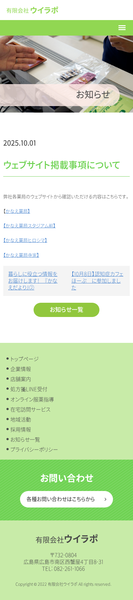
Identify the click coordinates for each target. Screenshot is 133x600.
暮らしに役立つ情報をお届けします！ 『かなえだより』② (32, 281)
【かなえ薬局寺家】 (21, 255)
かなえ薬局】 (17, 211)
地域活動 (20, 419)
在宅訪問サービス (30, 409)
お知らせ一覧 (66, 310)
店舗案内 (20, 379)
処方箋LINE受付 (28, 389)
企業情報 (20, 369)
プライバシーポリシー (34, 449)
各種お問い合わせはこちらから (60, 499)
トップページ (24, 359)
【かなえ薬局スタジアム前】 (29, 226)
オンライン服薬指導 (32, 399)
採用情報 (20, 429)
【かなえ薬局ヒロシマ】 (25, 240)
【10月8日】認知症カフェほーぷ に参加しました (97, 281)
